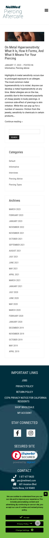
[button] (24, 457)
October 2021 (15, 239)
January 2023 (15, 221)
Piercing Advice (22, 68)
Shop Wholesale (24, 407)
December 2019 (16, 328)
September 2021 (17, 245)
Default (12, 161)
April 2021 (14, 274)
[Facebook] (17, 433)
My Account (24, 412)
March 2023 (15, 209)
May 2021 (13, 268)
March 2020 (15, 310)
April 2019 (14, 351)
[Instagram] (31, 433)
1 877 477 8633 (26, 476)
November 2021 (16, 233)
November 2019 (16, 333)
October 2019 (15, 339)
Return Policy (24, 392)
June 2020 (14, 298)
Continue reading (13, 121)
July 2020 (13, 292)
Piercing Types (15, 184)
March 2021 (15, 280)
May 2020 (13, 304)
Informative (10, 68)
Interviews (13, 172)
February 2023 (16, 215)
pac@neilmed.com (26, 480)
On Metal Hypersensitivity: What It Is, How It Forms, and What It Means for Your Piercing (24, 52)
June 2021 (14, 262)
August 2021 (15, 250)
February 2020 (16, 316)
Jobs (24, 380)
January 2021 (15, 286)
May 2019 (13, 345)
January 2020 (15, 322)
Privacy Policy (24, 386)
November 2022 (16, 227)
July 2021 (13, 256)
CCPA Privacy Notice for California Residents (25, 399)
